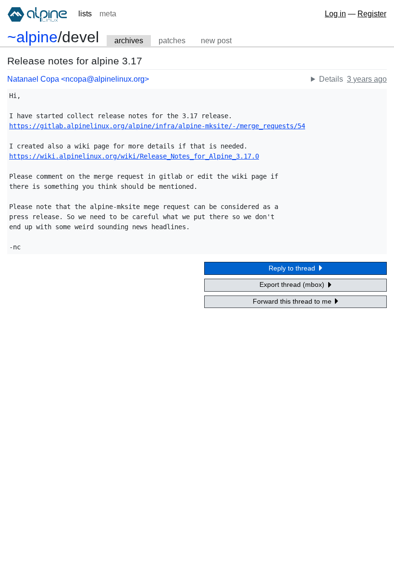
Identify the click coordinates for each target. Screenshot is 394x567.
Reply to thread (293, 268)
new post (216, 41)
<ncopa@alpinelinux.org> (105, 79)
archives (128, 41)
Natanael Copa (33, 79)
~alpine (32, 37)
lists (85, 14)
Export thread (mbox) (292, 284)
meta (107, 14)
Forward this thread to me (293, 301)
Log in (335, 14)
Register (371, 14)
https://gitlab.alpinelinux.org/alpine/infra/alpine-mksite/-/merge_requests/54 (157, 126)
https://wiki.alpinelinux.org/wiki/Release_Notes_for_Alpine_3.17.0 (134, 156)
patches (172, 41)
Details (331, 79)
